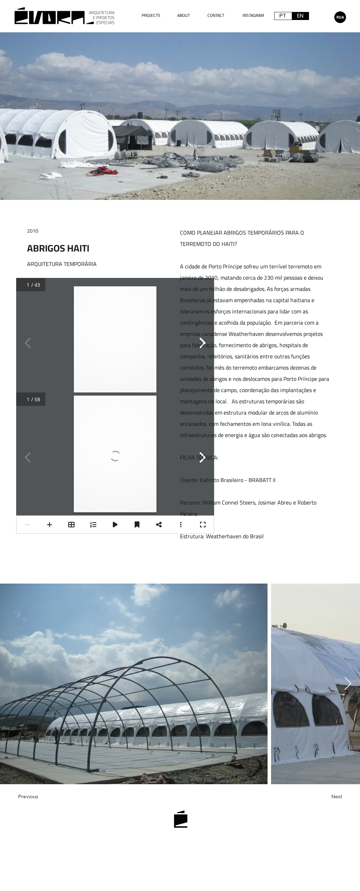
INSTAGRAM (253, 15)
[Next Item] (348, 684)
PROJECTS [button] (151, 15)
